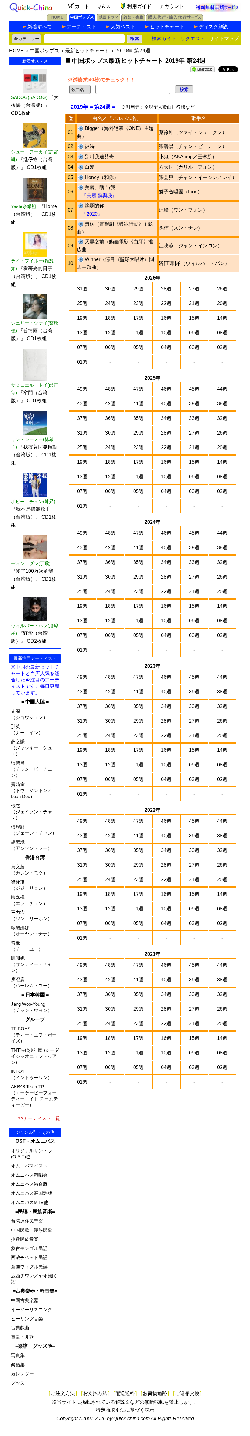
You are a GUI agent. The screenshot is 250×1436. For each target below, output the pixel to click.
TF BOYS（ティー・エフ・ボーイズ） (34, 1035)
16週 (166, 318)
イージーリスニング (31, 1309)
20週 (222, 303)
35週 (138, 418)
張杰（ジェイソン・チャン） (31, 811)
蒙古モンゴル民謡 (29, 1248)
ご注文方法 (63, 1393)
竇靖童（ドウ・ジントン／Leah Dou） (31, 790)
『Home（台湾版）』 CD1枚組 (34, 214)
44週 (222, 389)
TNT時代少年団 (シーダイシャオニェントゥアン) (35, 1056)
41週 (138, 403)
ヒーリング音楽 (27, 1318)
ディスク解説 (213, 26)
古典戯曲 (20, 1327)
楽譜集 (18, 1364)
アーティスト (81, 26)
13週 (82, 332)
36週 (110, 418)
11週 (138, 332)
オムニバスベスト (29, 1165)
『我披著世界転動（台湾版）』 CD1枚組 (34, 454)
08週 (222, 332)
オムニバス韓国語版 (31, 1193)
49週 (82, 389)
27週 (194, 288)
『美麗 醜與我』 (99, 195)
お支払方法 (95, 1393)
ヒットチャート (167, 26)
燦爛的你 (94, 205)
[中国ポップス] (82, 19)
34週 (166, 418)
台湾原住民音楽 (27, 1220)
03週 (194, 347)
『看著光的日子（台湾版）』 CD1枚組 (33, 276)
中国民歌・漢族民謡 (31, 1230)
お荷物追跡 (155, 1393)
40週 (166, 403)
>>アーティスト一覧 (39, 1118)
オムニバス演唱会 (29, 1174)
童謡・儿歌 (22, 1336)
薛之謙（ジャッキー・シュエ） (31, 747)
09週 (194, 332)
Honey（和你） (102, 177)
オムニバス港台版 (29, 1184)
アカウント (171, 6)
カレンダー (22, 1373)
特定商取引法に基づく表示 (125, 1410)
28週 (166, 288)
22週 (166, 303)
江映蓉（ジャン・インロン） (190, 245)
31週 (82, 288)
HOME (16, 50)
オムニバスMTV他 (29, 1202)
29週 (138, 288)
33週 (194, 418)
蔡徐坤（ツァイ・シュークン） (193, 132)
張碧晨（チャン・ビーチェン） (31, 769)
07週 (82, 347)
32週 (222, 418)
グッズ (18, 1382)
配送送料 (125, 1393)
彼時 (90, 146)
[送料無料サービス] (218, 10)
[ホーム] (57, 19)
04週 (166, 347)
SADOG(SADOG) (29, 97)
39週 (194, 403)
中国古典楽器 (24, 1300)
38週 (222, 403)
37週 (82, 418)
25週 (82, 303)
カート (82, 6)
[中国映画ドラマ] (108, 19)
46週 (166, 389)
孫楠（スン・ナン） (181, 228)
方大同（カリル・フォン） (188, 167)
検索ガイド (164, 38)
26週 (222, 288)
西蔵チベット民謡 (29, 1257)
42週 (110, 403)
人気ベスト (123, 26)
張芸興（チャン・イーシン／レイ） (198, 177)
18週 (110, 318)
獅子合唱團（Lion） (180, 191)
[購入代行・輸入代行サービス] (174, 19)
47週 (138, 389)
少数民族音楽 (24, 1239)
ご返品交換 (187, 1393)
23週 (138, 303)
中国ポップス (44, 50)
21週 (194, 303)
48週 (110, 389)
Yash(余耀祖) (24, 206)
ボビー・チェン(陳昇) (33, 501)
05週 (138, 347)
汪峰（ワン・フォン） (183, 210)
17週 (138, 318)
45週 (194, 389)
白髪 (90, 167)
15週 (194, 318)
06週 (110, 347)
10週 (166, 332)
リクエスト (192, 38)
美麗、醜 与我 (100, 187)
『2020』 (92, 213)
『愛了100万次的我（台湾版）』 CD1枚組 (33, 579)
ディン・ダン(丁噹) (31, 563)
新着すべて (39, 26)
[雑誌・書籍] (133, 19)
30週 (110, 288)
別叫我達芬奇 (99, 156)
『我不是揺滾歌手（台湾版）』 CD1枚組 (33, 516)
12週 (110, 332)
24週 (110, 303)
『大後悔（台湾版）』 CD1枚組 (35, 105)
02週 (222, 347)
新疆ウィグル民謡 (29, 1266)
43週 (82, 403)
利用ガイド (139, 6)
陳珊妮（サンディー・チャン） (31, 964)
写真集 (18, 1355)
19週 (82, 318)
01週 (82, 361)
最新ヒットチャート (87, 50)
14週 (222, 318)
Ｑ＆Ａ (104, 6)
